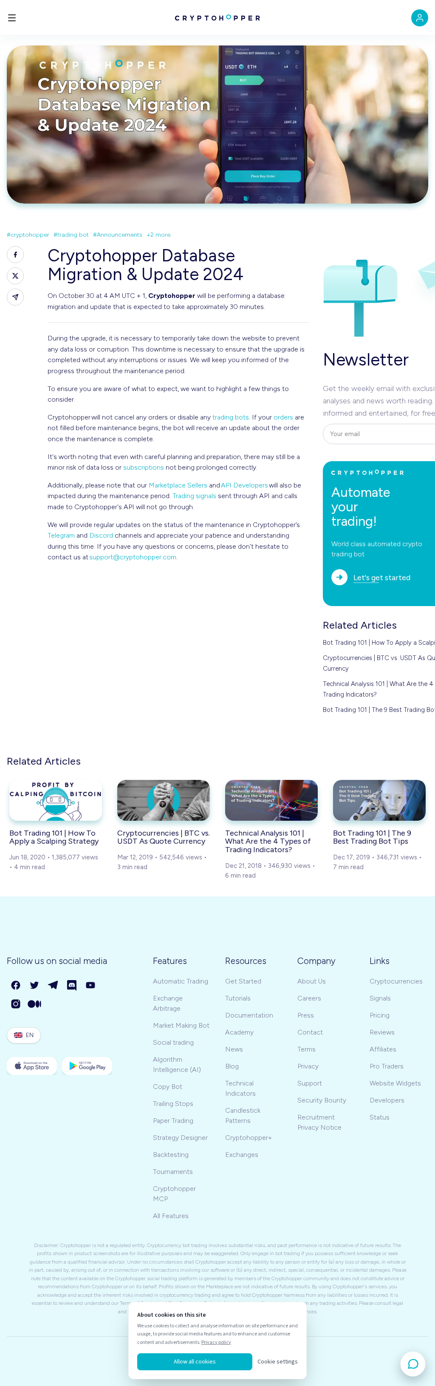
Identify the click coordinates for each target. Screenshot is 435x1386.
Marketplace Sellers (178, 485)
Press (305, 1015)
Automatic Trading (180, 981)
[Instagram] (16, 1004)
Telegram (61, 535)
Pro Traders (387, 1066)
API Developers (244, 485)
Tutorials (238, 998)
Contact (310, 1032)
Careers (309, 998)
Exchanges (241, 1155)
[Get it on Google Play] (87, 1066)
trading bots (230, 417)
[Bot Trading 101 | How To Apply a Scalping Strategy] (55, 800)
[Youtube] (91, 985)
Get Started (243, 981)
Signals (380, 998)
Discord (101, 535)
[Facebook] (16, 985)
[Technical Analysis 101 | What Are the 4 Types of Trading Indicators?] (271, 800)
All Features (171, 1216)
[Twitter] (34, 985)
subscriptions (143, 467)
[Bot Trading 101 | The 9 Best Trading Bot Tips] (379, 800)
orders (283, 417)
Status (380, 1117)
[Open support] (413, 1364)
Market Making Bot (181, 1025)
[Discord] (72, 985)
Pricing (380, 1015)
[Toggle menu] (11, 17)
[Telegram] (53, 985)
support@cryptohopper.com (132, 557)
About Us (311, 981)
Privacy (308, 1066)
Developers (387, 1100)
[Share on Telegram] (15, 297)
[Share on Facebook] (15, 254)
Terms (306, 1049)
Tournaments (173, 1172)
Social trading (173, 1042)
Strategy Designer (180, 1138)
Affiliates (383, 1049)
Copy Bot (167, 1087)
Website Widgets (395, 1083)
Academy (239, 1032)
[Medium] (34, 1004)
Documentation (249, 1015)
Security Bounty (321, 1100)
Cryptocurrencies (396, 981)
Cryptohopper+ (248, 1138)
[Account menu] (419, 17)
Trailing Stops (173, 1104)
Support (309, 1083)
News (234, 1049)
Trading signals (194, 496)
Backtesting (171, 1155)
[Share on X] (15, 275)
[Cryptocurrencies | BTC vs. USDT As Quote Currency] (163, 800)
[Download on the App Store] (32, 1066)
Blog (232, 1066)
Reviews (382, 1032)
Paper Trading (173, 1121)
